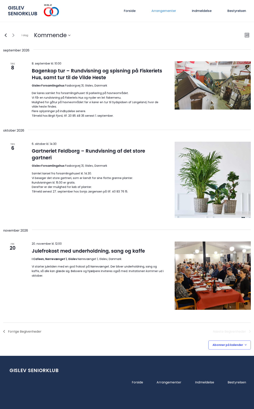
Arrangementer (169, 382)
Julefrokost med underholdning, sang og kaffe (88, 251)
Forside (137, 382)
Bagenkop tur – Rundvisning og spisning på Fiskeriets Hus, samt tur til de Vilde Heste (97, 74)
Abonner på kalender (228, 345)
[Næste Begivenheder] (13, 35)
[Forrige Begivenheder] (5, 35)
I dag (25, 35)
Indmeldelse (204, 382)
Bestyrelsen (237, 382)
